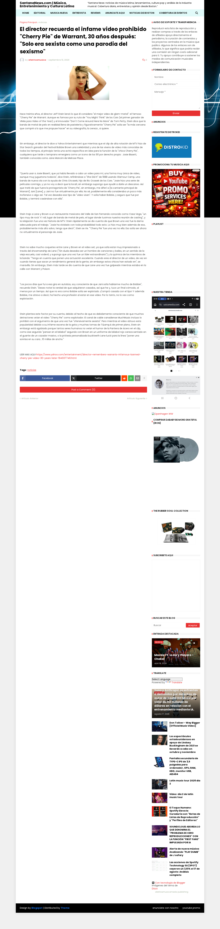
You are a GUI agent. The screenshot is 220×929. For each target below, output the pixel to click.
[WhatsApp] (131, 378)
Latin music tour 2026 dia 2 (184, 782)
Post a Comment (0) (83, 389)
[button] (196, 12)
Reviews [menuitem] (95, 13)
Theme (65, 908)
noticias (43, 22)
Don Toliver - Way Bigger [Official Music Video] (184, 724)
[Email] (137, 378)
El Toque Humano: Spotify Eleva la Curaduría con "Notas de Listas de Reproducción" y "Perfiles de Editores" (184, 814)
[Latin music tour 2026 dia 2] (159, 784)
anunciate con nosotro (165, 908)
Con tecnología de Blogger (170, 882)
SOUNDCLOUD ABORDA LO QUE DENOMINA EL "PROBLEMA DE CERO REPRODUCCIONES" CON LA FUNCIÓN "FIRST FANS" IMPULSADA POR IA (184, 834)
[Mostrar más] (144, 378)
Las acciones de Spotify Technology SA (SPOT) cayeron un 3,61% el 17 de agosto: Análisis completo (184, 868)
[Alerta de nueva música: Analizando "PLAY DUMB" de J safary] (159, 852)
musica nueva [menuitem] (59, 13)
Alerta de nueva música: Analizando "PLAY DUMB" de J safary (184, 852)
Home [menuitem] (25, 13)
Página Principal (28, 22)
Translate (177, 682)
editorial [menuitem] (40, 13)
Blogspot (37, 908)
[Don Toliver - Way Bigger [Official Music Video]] (159, 726)
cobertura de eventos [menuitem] (173, 13)
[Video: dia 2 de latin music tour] (159, 798)
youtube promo (191, 908)
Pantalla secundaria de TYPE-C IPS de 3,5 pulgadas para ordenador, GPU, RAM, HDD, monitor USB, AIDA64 (183, 766)
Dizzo (155, 888)
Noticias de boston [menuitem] (141, 13)
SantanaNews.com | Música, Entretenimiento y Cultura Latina (47, 4)
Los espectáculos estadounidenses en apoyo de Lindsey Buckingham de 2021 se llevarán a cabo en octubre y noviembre (183, 744)
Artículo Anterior (29, 398)
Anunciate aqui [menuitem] (115, 13)
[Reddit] (124, 378)
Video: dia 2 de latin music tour (181, 796)
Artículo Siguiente (136, 398)
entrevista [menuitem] (79, 13)
